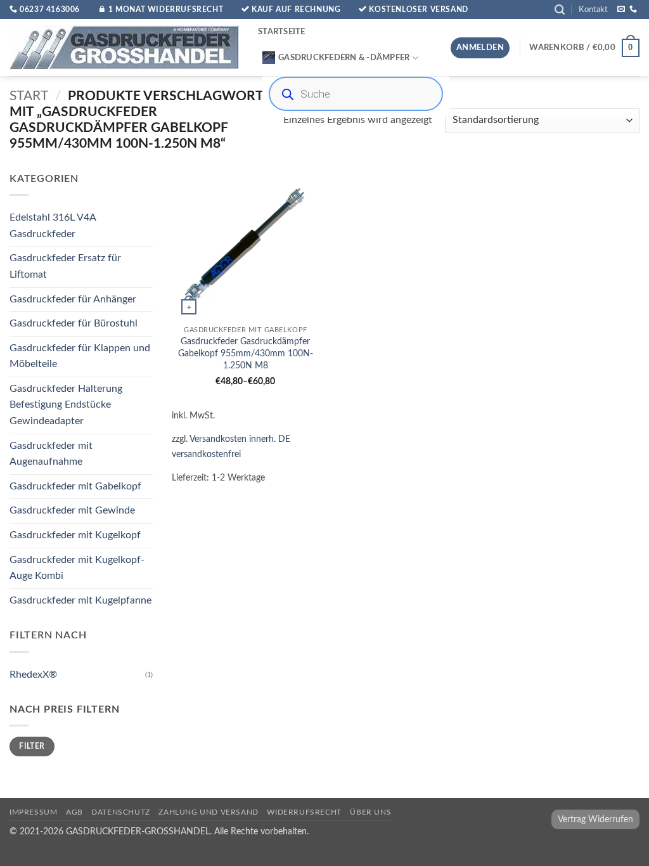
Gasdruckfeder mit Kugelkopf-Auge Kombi (77, 568)
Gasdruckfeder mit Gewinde (72, 511)
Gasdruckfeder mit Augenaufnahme (51, 454)
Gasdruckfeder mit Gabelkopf (75, 486)
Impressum (34, 812)
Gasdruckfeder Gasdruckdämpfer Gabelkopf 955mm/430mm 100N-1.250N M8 (245, 353)
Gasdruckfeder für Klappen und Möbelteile (80, 356)
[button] (560, 10)
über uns (370, 812)
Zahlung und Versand (208, 812)
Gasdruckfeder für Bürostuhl (74, 323)
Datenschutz (120, 812)
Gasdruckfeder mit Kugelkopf (75, 535)
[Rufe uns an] (633, 9)
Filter (31, 747)
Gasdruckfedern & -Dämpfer (343, 57)
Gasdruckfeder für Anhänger (73, 299)
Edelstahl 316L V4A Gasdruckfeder (53, 225)
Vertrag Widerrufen (595, 819)
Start (29, 96)
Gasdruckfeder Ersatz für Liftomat (65, 267)
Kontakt (593, 9)
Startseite (281, 32)
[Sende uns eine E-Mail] (621, 9)
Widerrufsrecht (304, 812)
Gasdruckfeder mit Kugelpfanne (80, 600)
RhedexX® (33, 674)
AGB (74, 812)
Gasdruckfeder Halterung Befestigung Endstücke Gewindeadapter (66, 405)
